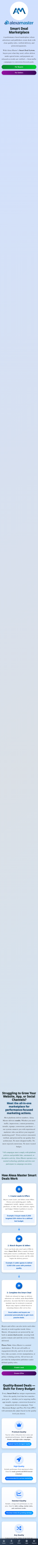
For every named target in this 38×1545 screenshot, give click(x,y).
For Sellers (19, 73)
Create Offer (19, 1373)
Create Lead (19, 1367)
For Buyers (19, 67)
